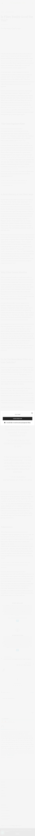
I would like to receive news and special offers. (18, 422)
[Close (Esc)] (32, 413)
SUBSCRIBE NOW (17, 418)
